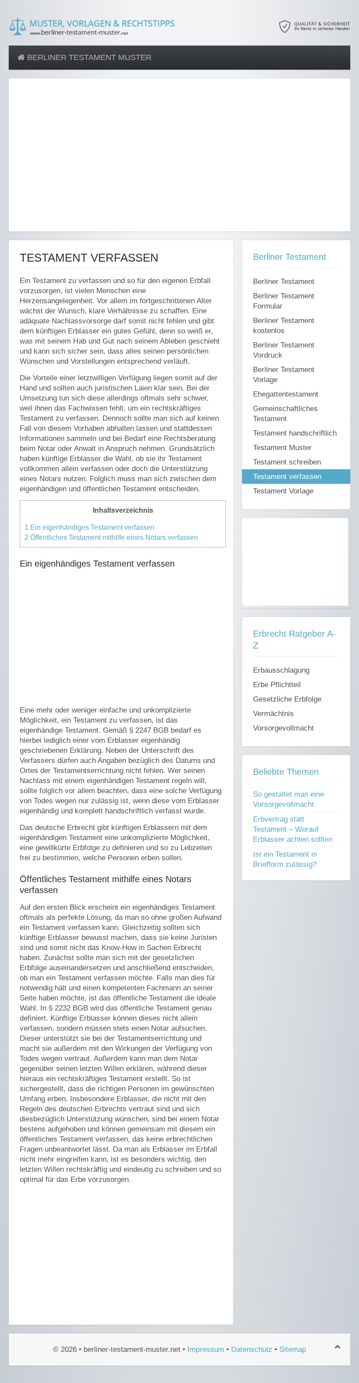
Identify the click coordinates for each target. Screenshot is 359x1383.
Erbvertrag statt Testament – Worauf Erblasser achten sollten (292, 829)
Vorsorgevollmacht (283, 728)
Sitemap (292, 1349)
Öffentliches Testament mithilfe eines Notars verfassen (111, 537)
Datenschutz (251, 1349)
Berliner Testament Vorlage (283, 374)
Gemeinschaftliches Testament (285, 413)
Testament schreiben (287, 462)
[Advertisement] (179, 160)
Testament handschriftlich (295, 433)
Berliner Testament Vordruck (283, 350)
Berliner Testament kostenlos (283, 325)
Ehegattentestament (285, 394)
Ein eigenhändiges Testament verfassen (90, 527)
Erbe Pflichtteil (277, 685)
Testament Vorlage (283, 491)
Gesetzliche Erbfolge (287, 699)
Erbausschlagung (281, 670)
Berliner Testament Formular (283, 301)
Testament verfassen (287, 476)
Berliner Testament (283, 281)
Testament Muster (282, 447)
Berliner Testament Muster (88, 57)
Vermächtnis (273, 713)
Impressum (205, 1349)
